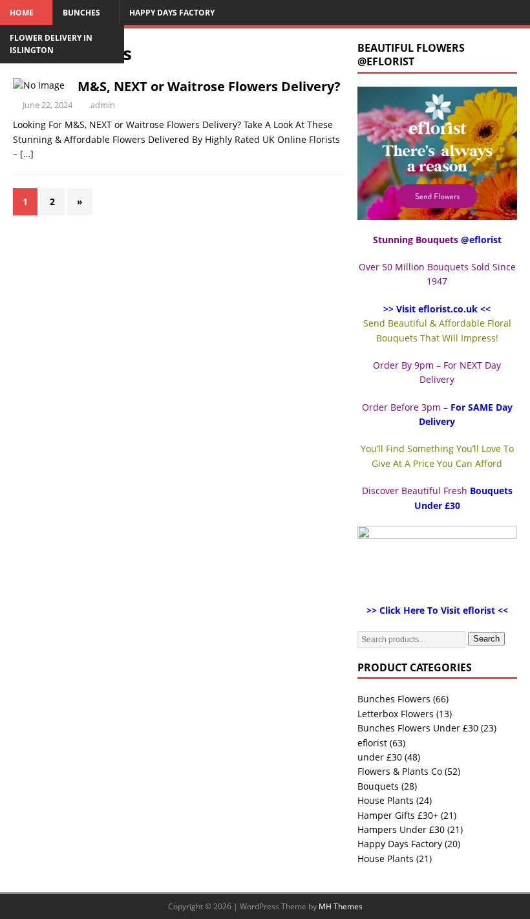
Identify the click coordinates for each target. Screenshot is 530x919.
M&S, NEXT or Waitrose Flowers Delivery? (209, 86)
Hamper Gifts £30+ (397, 815)
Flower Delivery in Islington (51, 44)
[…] (27, 153)
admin (102, 105)
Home (22, 12)
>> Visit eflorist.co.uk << (437, 309)
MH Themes (341, 906)
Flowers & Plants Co (399, 771)
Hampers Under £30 (401, 829)
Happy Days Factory (172, 12)
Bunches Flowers (393, 699)
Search (486, 638)
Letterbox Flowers (395, 714)
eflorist (372, 743)
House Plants (385, 800)
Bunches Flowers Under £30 (417, 728)
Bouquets (378, 786)
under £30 (379, 757)
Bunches (81, 12)
